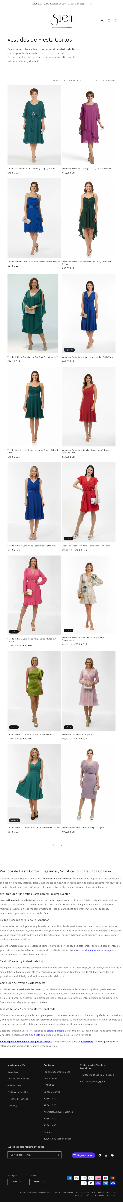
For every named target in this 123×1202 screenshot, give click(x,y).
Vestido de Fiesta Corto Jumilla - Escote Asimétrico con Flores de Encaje (86, 451)
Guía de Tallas (14, 1085)
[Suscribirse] (58, 1154)
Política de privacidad (18, 1092)
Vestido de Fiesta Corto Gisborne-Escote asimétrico (30, 734)
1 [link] (53, 845)
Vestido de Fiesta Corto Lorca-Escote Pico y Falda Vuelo (32, 546)
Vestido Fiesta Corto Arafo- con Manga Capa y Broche (31, 168)
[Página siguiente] (69, 845)
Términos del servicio (95, 1195)
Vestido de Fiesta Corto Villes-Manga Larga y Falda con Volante (32, 640)
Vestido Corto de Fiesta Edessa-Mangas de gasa (83, 827)
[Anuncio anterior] (6, 4)
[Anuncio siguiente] (117, 4)
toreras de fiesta (55, 1030)
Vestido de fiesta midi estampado (77, 734)
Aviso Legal (13, 1105)
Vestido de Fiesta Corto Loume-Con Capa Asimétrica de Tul (33, 357)
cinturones (103, 950)
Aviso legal (111, 1195)
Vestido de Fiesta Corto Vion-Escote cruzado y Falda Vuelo (87, 357)
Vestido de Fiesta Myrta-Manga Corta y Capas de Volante (87, 168)
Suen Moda (30, 1192)
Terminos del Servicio (18, 1098)
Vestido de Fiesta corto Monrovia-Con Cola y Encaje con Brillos (86, 262)
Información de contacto (85, 1192)
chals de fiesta (32, 1034)
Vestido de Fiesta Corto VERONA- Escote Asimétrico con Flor (34, 827)
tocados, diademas (85, 950)
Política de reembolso (107, 1192)
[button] (6, 20)
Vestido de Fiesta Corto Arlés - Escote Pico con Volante (86, 546)
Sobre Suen (13, 1072)
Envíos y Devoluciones (18, 1078)
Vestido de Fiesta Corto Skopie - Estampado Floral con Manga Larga (86, 638)
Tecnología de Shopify (43, 1192)
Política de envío (77, 1195)
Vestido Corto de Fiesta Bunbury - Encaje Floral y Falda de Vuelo (33, 451)
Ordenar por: (59, 80)
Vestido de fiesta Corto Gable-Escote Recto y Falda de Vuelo (34, 261)
